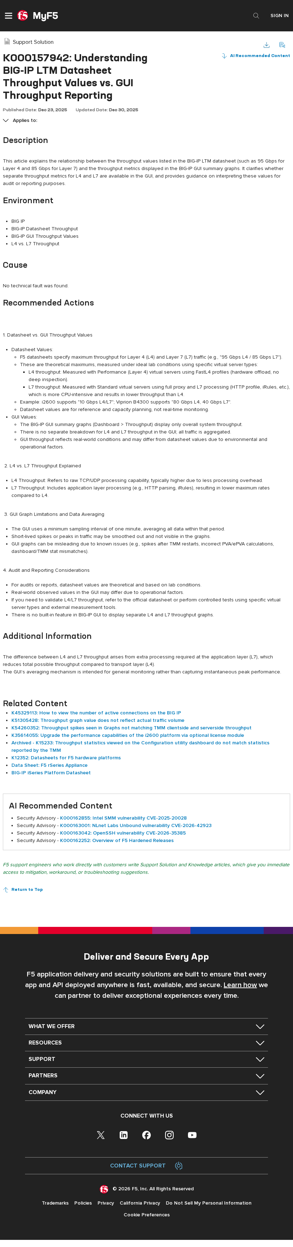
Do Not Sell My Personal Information (209, 1203)
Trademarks (55, 1203)
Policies (83, 1203)
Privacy (106, 1203)
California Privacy (140, 1203)
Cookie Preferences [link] (147, 1215)
